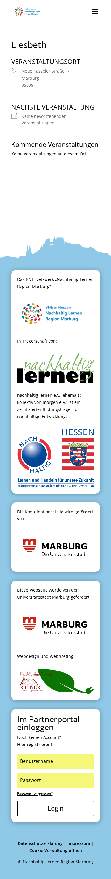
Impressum (78, 843)
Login (56, 808)
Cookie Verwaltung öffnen (55, 850)
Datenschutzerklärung (40, 843)
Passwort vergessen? (35, 793)
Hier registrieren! (34, 744)
